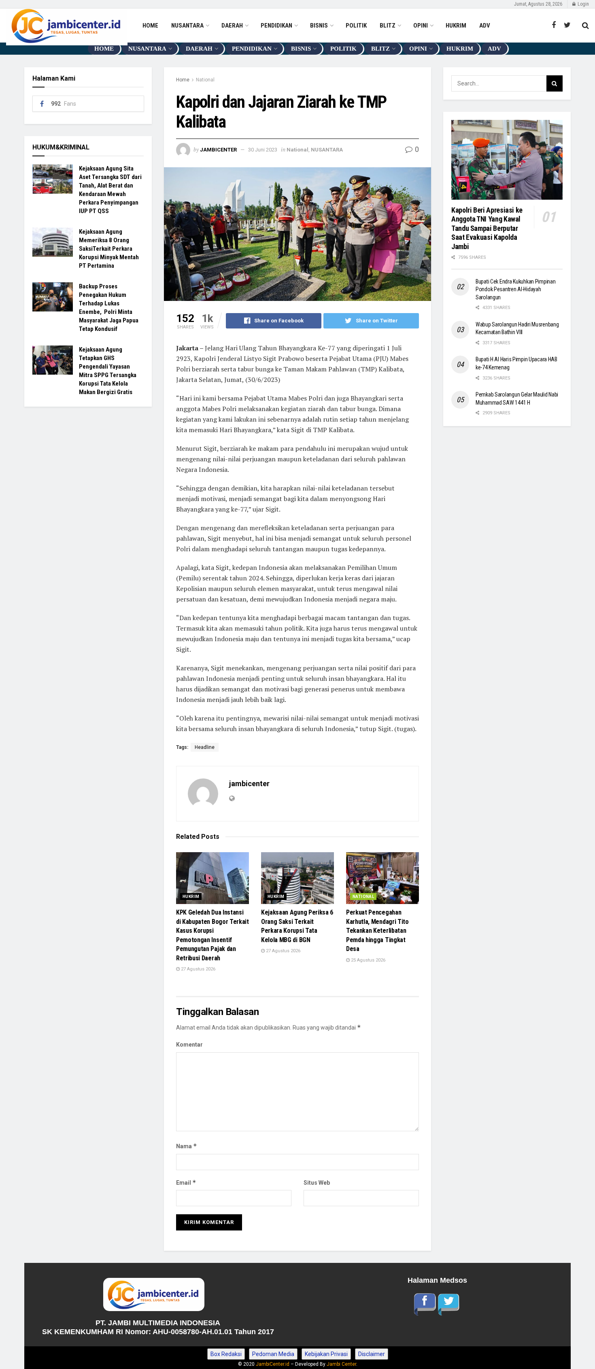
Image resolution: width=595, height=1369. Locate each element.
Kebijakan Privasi (326, 1354)
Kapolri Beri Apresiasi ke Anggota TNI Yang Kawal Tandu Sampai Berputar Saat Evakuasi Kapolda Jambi (487, 228)
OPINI (420, 25)
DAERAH (232, 25)
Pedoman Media (273, 1354)
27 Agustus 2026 (197, 969)
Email (186, 1182)
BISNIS (319, 25)
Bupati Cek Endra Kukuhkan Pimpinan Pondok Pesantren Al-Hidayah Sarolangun (515, 289)
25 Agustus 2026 (367, 960)
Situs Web (317, 1182)
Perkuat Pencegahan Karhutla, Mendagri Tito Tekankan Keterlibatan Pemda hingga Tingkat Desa (377, 930)
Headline (205, 747)
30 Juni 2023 (262, 150)
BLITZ (387, 25)
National (205, 80)
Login (582, 4)
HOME (150, 25)
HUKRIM (456, 25)
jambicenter (218, 150)
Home (182, 80)
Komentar (189, 1044)
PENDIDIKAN (276, 25)
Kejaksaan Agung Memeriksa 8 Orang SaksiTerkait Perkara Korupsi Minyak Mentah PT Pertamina (109, 248)
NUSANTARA (187, 25)
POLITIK (356, 25)
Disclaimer (371, 1354)
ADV (484, 25)
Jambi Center (341, 1364)
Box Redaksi (226, 1354)
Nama (186, 1146)
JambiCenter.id (272, 1364)
